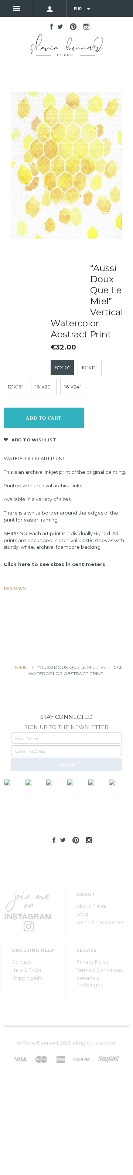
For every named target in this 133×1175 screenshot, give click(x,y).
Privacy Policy (92, 962)
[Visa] (20, 1059)
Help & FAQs (26, 970)
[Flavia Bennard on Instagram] (87, 839)
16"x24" (72, 387)
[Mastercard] (41, 1059)
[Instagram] (28, 909)
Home (20, 667)
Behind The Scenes (99, 922)
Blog (82, 914)
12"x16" (15, 387)
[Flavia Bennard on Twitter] (61, 839)
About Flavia (91, 906)
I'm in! (66, 765)
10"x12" (90, 367)
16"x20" (43, 387)
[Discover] (82, 1059)
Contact (21, 962)
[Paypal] (108, 1059)
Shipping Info (27, 978)
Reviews (15, 588)
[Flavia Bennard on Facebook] (52, 839)
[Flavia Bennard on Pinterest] (73, 839)
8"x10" (62, 367)
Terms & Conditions (99, 970)
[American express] (60, 1059)
